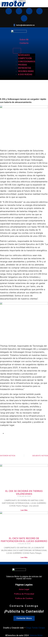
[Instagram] (9, 11)
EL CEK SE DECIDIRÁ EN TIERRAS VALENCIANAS (24, 492)
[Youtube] (19, 11)
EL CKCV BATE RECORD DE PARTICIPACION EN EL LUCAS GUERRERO (24, 539)
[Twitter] (39, 11)
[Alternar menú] (17, 50)
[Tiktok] (24, 18)
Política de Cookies (24, 598)
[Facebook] (29, 11)
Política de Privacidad (24, 594)
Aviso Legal (24, 589)
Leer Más (24, 510)
